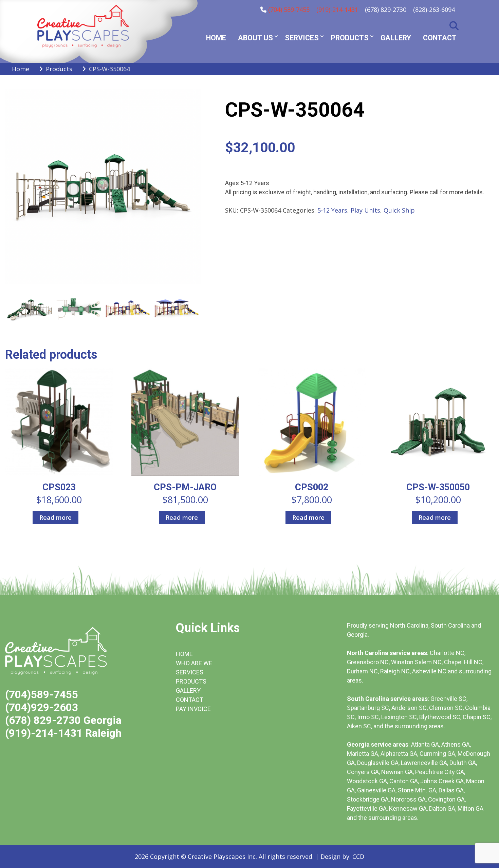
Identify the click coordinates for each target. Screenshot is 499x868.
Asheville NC (429, 671)
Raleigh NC (395, 671)
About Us (255, 38)
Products (350, 38)
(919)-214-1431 (337, 9)
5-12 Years (332, 210)
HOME (184, 653)
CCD (358, 856)
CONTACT (189, 699)
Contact (440, 38)
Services (302, 38)
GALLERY (188, 690)
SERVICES (189, 672)
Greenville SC (448, 698)
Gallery (396, 38)
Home (216, 38)
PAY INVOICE (193, 708)
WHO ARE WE (194, 663)
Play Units (365, 210)
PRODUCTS (191, 681)
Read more (55, 517)
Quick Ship (399, 210)
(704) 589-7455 (289, 9)
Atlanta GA (425, 744)
